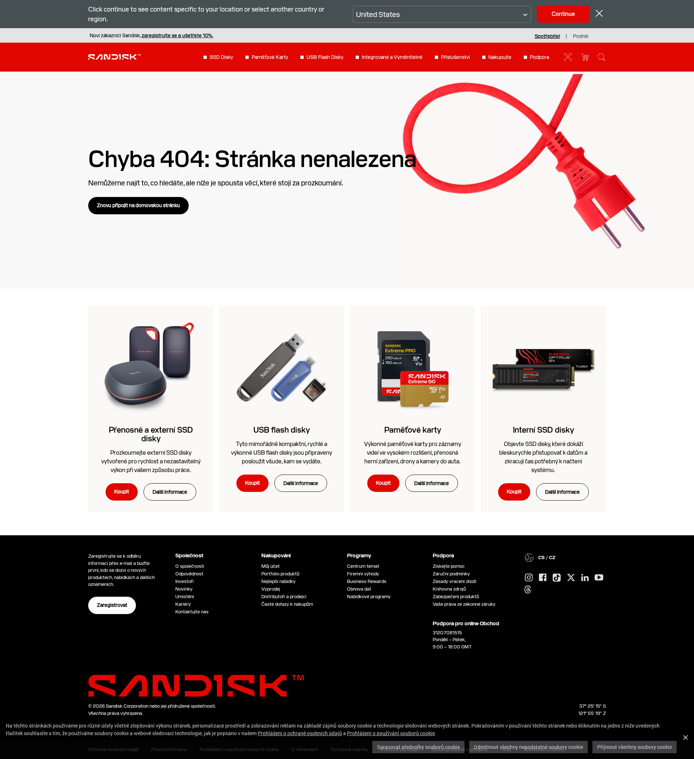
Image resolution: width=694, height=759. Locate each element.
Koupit (121, 491)
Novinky (184, 589)
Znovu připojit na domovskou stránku (138, 205)
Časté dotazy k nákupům (287, 604)
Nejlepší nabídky (278, 581)
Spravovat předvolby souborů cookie (418, 746)
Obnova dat (359, 589)
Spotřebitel (547, 36)
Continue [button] (563, 14)
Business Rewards (366, 581)
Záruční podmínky (451, 574)
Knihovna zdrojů (449, 589)
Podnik (580, 36)
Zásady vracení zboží (454, 581)
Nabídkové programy (369, 596)
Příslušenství (455, 57)
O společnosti (189, 566)
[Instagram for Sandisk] (528, 578)
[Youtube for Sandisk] (599, 577)
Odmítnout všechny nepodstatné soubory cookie (528, 746)
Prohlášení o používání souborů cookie (391, 733)
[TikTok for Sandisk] (556, 578)
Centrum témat (363, 566)
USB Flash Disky (325, 57)
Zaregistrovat (112, 605)
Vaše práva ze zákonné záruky (465, 604)
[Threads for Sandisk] (527, 590)
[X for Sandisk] (571, 578)
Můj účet (270, 566)
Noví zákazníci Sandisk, (151, 35)
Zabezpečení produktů (456, 596)
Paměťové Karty (270, 57)
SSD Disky (221, 57)
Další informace (170, 492)
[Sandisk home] (114, 56)
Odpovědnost (189, 574)
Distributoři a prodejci (284, 596)
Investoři (184, 581)
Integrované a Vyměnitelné (392, 57)
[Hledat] (601, 57)
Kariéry (183, 604)
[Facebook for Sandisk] (543, 578)
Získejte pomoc (449, 566)
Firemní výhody (363, 574)
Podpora (539, 57)
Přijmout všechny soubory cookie (634, 746)
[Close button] (599, 14)
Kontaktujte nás (192, 612)
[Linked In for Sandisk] (585, 578)
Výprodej (270, 589)
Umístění (184, 596)
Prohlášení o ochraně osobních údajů (300, 733)
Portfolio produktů (280, 574)
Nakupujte (499, 57)
